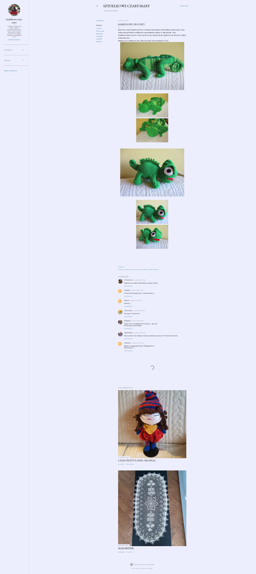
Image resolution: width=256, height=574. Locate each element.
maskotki (99, 36)
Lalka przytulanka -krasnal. (137, 460)
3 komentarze (130, 464)
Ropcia (126, 300)
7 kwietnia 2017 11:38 (138, 343)
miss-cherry (128, 310)
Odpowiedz (128, 286)
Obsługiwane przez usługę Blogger (144, 564)
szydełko (99, 39)
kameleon (99, 34)
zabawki (99, 41)
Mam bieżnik (126, 548)
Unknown (127, 343)
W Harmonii (128, 280)
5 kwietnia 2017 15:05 (140, 333)
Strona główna (111, 11)
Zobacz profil (14, 40)
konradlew (150, 568)
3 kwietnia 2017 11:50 (136, 300)
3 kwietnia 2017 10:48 (136, 290)
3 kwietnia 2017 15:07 (139, 310)
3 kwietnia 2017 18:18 (137, 321)
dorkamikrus (128, 333)
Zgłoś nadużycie (10, 71)
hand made (100, 31)
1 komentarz (129, 552)
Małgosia (127, 321)
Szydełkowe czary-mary (126, 6)
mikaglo (127, 290)
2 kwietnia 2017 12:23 (139, 280)
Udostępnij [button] (100, 20)
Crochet (99, 28)
